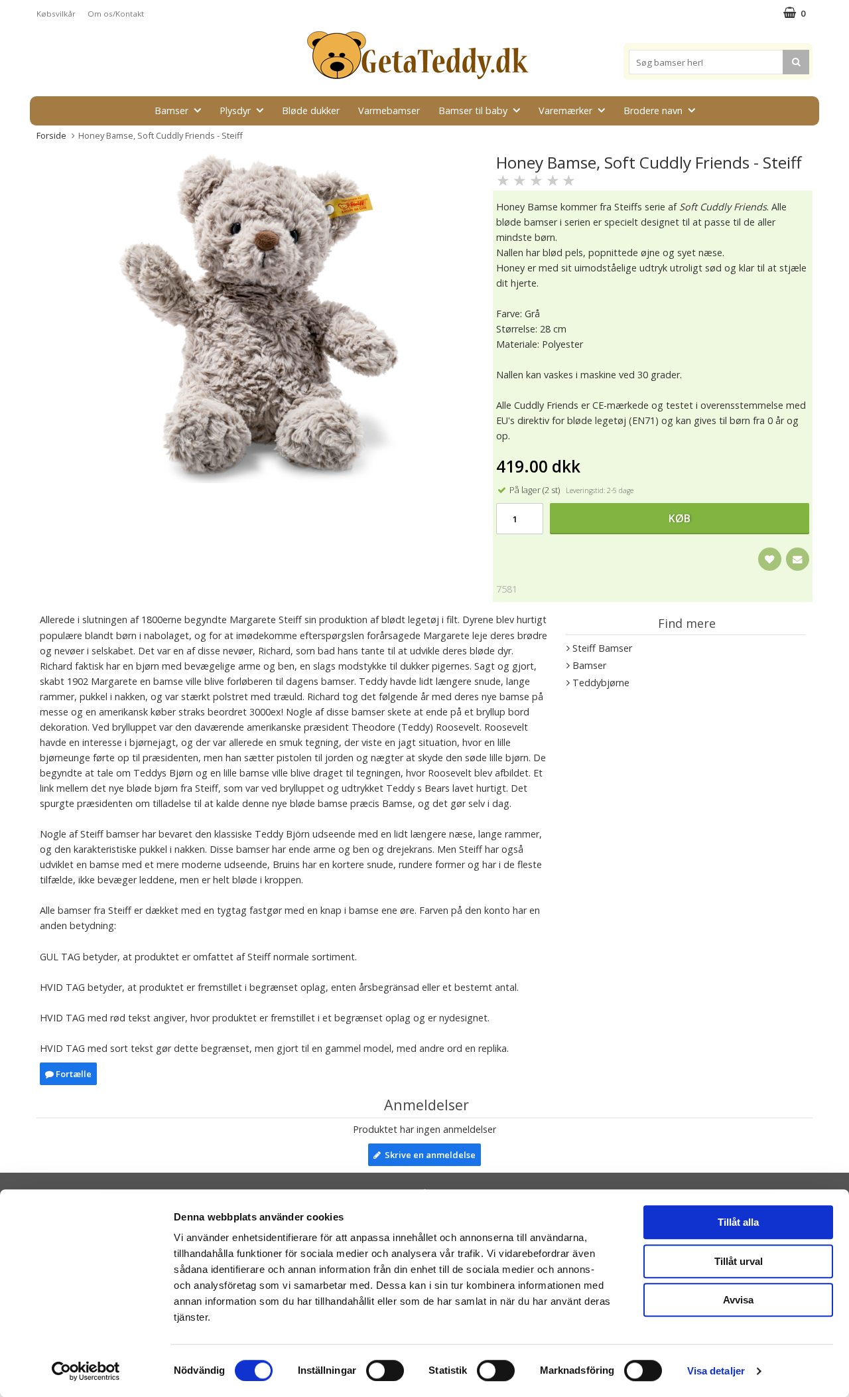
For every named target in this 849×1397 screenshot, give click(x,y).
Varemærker (565, 110)
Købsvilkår (56, 14)
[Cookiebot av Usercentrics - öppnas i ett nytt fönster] (86, 1371)
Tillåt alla (738, 1222)
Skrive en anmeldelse (428, 1155)
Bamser (171, 110)
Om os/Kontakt (116, 14)
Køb (679, 518)
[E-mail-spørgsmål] (797, 559)
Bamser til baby (472, 110)
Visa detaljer (716, 1370)
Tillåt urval (738, 1261)
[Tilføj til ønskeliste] (769, 559)
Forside (51, 135)
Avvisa (738, 1299)
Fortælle (73, 1074)
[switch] (385, 1370)
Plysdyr (235, 110)
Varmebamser (389, 110)
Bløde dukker (311, 110)
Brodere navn (653, 110)
